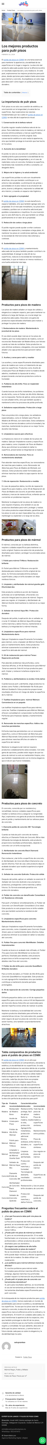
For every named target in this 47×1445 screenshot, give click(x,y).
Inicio (3, 10)
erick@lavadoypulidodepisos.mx (14, 1429)
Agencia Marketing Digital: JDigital (15, 1438)
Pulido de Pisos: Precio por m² (15, 1376)
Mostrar (24, 92)
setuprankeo (19, 1342)
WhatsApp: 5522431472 (11, 1431)
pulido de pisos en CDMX (14, 60)
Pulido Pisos (11, 10)
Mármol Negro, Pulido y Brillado (16, 1370)
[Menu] (5, 4)
